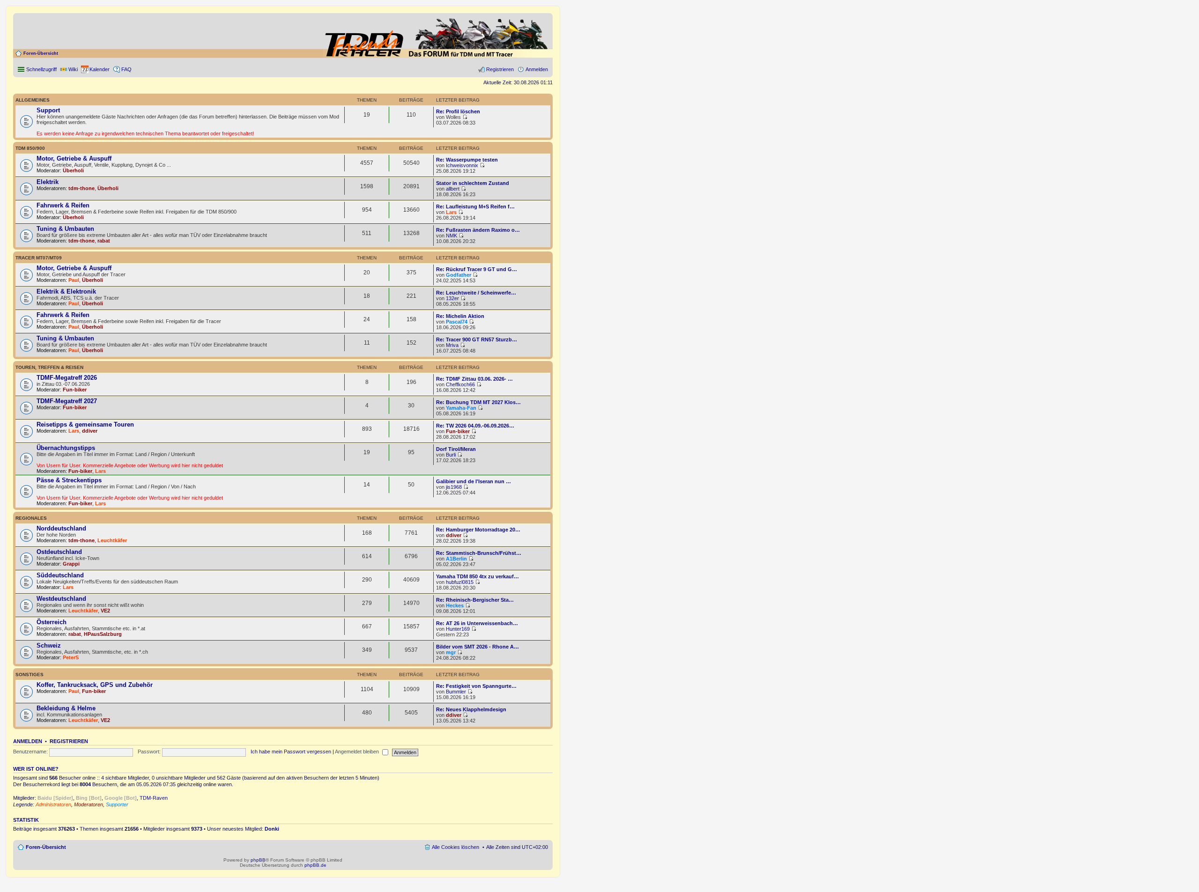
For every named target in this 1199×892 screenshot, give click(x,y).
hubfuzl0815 (460, 582)
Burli (451, 454)
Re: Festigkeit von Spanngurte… (476, 686)
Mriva (452, 345)
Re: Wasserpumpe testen (467, 159)
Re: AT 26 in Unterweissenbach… (477, 623)
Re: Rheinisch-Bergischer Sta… (475, 600)
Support (48, 110)
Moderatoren (88, 804)
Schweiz (49, 645)
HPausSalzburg (103, 634)
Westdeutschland (61, 598)
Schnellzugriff (41, 69)
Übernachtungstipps (66, 447)
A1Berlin (456, 558)
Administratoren (53, 804)
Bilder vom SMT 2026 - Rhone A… (477, 646)
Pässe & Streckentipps (69, 480)
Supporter (117, 804)
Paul (73, 280)
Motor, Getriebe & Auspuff (74, 158)
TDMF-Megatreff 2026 (67, 377)
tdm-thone (81, 188)
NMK (451, 235)
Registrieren (69, 741)
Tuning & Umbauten (65, 228)
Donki (272, 829)
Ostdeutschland (59, 551)
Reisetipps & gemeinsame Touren (85, 424)
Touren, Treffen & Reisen (49, 367)
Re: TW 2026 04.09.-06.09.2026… (475, 425)
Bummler (456, 691)
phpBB (258, 860)
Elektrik (48, 181)
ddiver (89, 431)
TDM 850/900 (30, 148)
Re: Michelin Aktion (460, 316)
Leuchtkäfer (112, 540)
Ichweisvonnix (462, 165)
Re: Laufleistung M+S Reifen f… (475, 206)
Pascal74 (456, 321)
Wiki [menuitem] (73, 69)
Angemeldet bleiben (357, 751)
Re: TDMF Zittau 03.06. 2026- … (474, 379)
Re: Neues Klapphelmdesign (471, 709)
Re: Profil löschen (458, 111)
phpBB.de (315, 865)
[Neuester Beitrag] (464, 117)
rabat (103, 240)
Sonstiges (29, 674)
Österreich (52, 622)
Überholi (73, 170)
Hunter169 (458, 629)
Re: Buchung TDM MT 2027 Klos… (478, 402)
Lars (451, 212)
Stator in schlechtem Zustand (472, 183)
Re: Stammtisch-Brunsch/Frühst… (478, 553)
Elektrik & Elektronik (66, 291)
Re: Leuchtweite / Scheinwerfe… (476, 292)
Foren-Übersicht (40, 53)
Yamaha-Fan (461, 408)
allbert (452, 189)
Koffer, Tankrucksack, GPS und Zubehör (95, 684)
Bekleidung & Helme (66, 708)
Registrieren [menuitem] (500, 69)
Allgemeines (32, 100)
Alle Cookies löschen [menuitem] (455, 847)
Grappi (71, 564)
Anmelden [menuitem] (536, 69)
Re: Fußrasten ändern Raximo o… (478, 230)
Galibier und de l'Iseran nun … (473, 481)
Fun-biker (75, 389)
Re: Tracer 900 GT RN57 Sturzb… (476, 339)
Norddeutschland (61, 528)
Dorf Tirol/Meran (456, 449)
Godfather (458, 275)
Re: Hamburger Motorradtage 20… (478, 529)
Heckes (455, 605)
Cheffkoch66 (460, 384)
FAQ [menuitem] (126, 69)
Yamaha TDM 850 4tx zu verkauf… (477, 576)
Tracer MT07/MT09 (38, 257)
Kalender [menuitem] (99, 69)
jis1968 (454, 487)
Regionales (31, 518)
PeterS (71, 657)
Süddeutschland (60, 575)
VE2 (105, 610)
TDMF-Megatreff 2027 (67, 401)
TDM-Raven (154, 798)
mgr (451, 652)
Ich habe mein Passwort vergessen (291, 751)
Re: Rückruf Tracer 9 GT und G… (476, 269)
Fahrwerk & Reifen (63, 205)
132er (452, 298)
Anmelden (27, 741)
